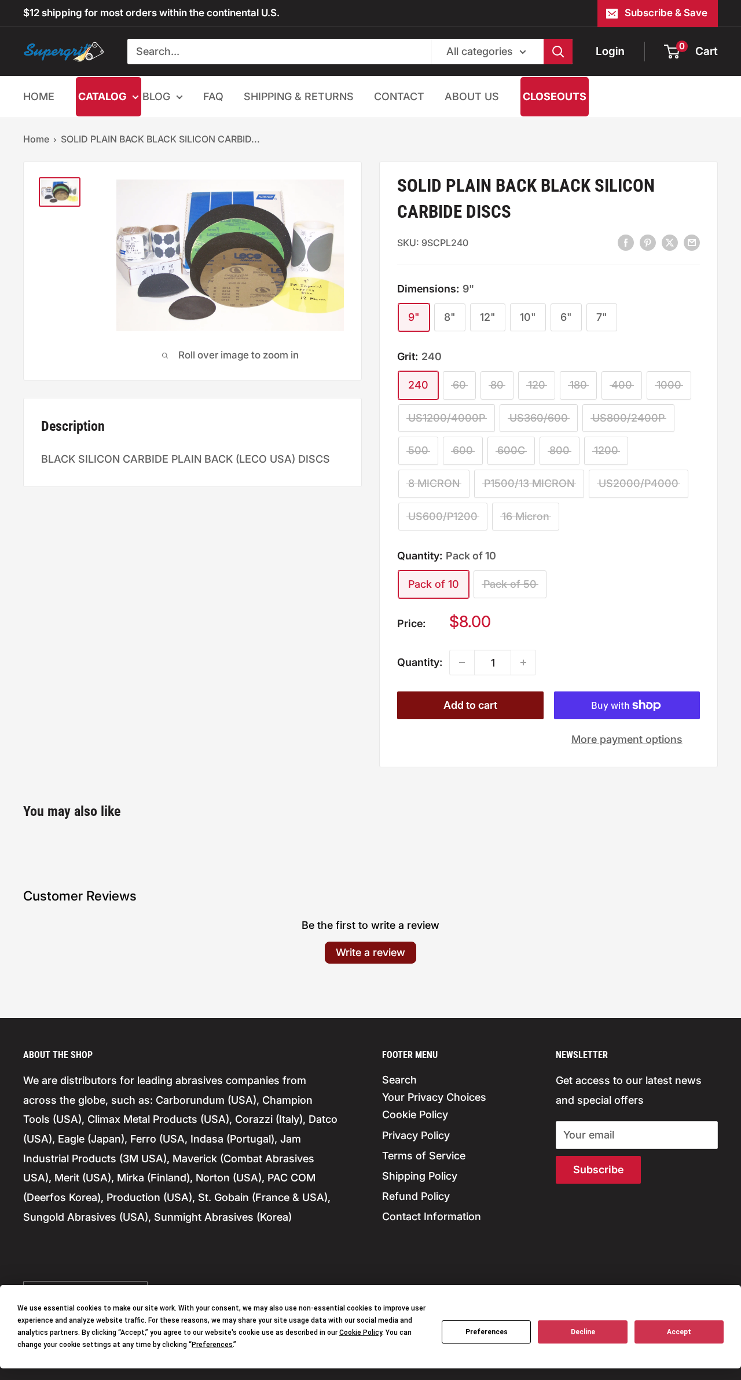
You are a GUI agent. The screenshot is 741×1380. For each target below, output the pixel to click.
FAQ (213, 96)
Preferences (486, 1332)
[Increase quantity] (523, 662)
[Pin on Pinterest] (648, 242)
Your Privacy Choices (434, 1097)
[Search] (558, 51)
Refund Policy (416, 1196)
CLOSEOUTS (554, 96)
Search (399, 1080)
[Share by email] (692, 242)
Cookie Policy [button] (360, 1332)
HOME (38, 96)
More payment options (627, 739)
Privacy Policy (416, 1135)
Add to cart (470, 705)
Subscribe (598, 1169)
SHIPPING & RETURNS (299, 96)
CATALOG (102, 96)
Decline (583, 1332)
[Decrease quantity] (462, 662)
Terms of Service (423, 1156)
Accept (679, 1332)
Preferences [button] (212, 1345)
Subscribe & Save (666, 13)
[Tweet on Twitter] (670, 242)
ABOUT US (472, 96)
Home (36, 139)
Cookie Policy (415, 1114)
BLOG (156, 96)
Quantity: (419, 662)
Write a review (370, 952)
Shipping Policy (419, 1176)
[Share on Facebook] (626, 242)
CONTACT (399, 96)
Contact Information (431, 1216)
